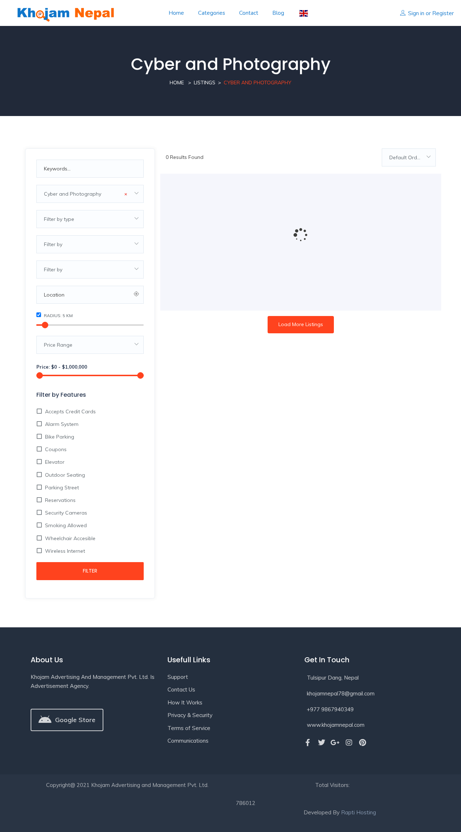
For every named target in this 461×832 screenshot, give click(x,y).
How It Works (184, 702)
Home (176, 13)
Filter (90, 570)
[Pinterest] (362, 742)
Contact (248, 13)
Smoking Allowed (66, 525)
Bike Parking (59, 436)
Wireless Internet (65, 551)
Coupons (56, 449)
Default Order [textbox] (405, 157)
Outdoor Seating (65, 475)
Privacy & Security (189, 715)
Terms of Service (188, 728)
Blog (278, 13)
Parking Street (62, 487)
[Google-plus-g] (335, 742)
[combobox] (90, 194)
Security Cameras (66, 513)
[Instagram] (349, 742)
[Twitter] (321, 742)
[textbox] (90, 219)
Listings (204, 82)
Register (443, 13)
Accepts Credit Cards (70, 411)
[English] (303, 13)
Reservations (60, 500)
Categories (211, 13)
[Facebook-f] (308, 742)
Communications (188, 740)
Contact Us (181, 689)
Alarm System (62, 424)
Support (177, 676)
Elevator (54, 462)
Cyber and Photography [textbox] (85, 194)
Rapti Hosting (358, 812)
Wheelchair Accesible (70, 538)
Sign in (416, 13)
